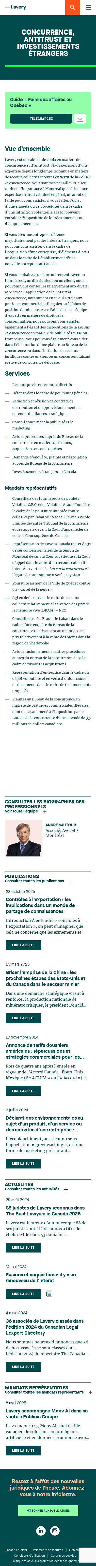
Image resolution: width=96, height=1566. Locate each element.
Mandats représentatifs (36, 1388)
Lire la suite (23, 945)
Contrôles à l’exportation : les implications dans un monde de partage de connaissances (40, 905)
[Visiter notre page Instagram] (55, 1531)
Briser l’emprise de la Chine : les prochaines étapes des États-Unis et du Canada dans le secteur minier (45, 978)
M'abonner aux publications (48, 1510)
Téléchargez (41, 119)
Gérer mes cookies (63, 1555)
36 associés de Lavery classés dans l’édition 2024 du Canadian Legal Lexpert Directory (45, 1327)
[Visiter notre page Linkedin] (41, 1531)
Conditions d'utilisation (29, 1555)
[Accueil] (15, 7)
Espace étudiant (16, 1550)
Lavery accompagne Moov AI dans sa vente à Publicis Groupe (47, 1414)
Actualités (19, 1184)
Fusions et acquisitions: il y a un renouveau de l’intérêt (41, 1278)
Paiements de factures (48, 1550)
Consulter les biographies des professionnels (44, 805)
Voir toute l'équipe (21, 811)
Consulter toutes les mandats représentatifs (44, 1393)
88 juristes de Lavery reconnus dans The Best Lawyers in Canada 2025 (45, 1211)
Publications (22, 876)
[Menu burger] (88, 7)
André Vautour (61, 825)
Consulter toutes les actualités (32, 1189)
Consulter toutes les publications (34, 881)
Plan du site (77, 1550)
